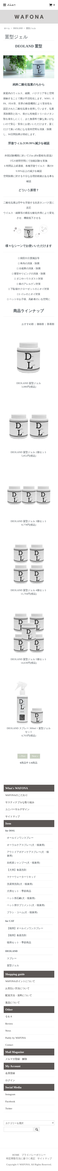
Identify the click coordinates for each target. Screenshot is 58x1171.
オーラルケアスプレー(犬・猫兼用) (26, 845)
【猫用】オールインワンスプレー (25, 928)
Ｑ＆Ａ (8, 1016)
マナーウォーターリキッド (21, 877)
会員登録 (10, 1073)
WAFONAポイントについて (20, 981)
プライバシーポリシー (34, 1155)
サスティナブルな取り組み (19, 802)
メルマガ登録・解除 (16, 1059)
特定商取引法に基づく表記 (20, 1158)
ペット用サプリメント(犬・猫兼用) (26, 905)
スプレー (12, 958)
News (8, 1030)
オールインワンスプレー (20, 837)
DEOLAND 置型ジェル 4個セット (29, 590)
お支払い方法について (17, 988)
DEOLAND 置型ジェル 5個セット (29, 659)
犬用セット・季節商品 (19, 891)
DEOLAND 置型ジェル (28, 383)
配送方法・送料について (18, 995)
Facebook (10, 1101)
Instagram (10, 1094)
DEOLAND (18, 28)
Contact (9, 1045)
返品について (12, 1002)
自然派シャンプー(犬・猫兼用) (23, 862)
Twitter (8, 1108)
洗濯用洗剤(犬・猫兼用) (20, 884)
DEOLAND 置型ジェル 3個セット (29, 521)
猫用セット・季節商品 (19, 942)
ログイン (10, 1080)
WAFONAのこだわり (16, 795)
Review (9, 1023)
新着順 (50, 324)
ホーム (7, 28)
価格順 (40, 324)
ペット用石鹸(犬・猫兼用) (21, 898)
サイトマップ (12, 816)
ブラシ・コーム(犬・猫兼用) (22, 912)
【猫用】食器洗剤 (16, 935)
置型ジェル (31, 28)
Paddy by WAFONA (15, 1038)
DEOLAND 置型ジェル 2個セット (29, 452)
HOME (15, 1155)
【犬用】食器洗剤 (16, 870)
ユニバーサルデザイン (17, 809)
